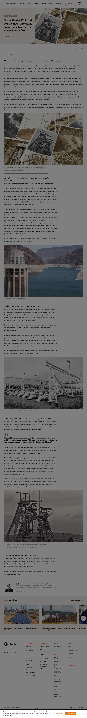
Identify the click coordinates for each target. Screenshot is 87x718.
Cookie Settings (59, 713)
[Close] (84, 713)
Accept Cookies (71, 713)
